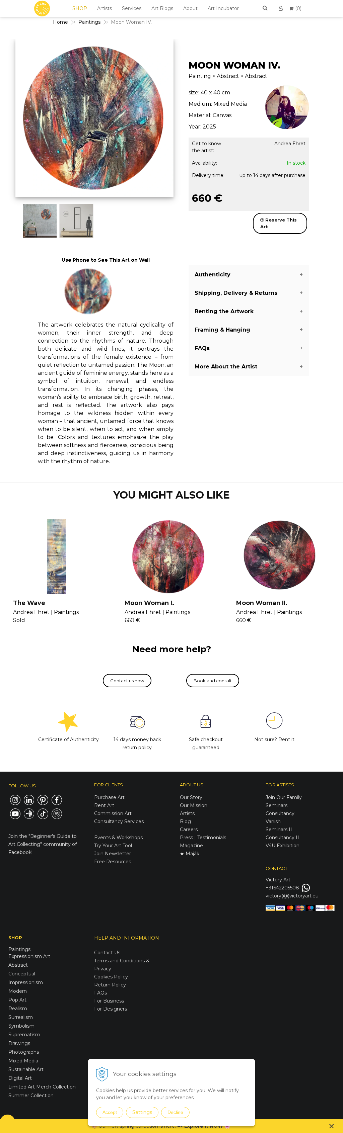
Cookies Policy (111, 977)
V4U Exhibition (282, 846)
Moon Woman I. (149, 603)
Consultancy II (282, 838)
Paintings (89, 22)
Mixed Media (23, 1061)
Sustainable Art (26, 1069)
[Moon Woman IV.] (94, 119)
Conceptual (21, 974)
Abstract (18, 965)
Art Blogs (162, 8)
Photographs (23, 1052)
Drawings (19, 1043)
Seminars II (279, 829)
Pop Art (17, 1000)
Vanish (273, 821)
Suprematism (24, 1035)
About (190, 8)
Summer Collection (31, 1096)
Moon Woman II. (261, 603)
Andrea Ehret (289, 144)
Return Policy (110, 985)
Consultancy (280, 813)
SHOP (79, 8)
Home (60, 22)
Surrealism (20, 1017)
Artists (104, 8)
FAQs (100, 993)
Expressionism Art (29, 956)
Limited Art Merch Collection (42, 1087)
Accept (109, 1112)
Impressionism (25, 982)
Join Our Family (284, 797)
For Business (109, 1001)
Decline (175, 1112)
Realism (17, 1009)
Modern (17, 991)
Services (131, 8)
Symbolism (21, 1026)
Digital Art (20, 1078)
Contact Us (107, 953)
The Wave (29, 603)
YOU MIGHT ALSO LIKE (171, 495)
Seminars (276, 805)
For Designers (110, 1009)
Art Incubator (223, 8)
